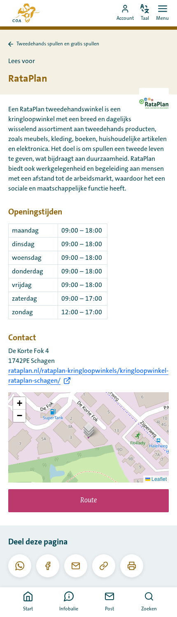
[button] (89, 429)
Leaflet (158, 478)
